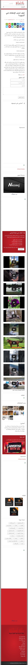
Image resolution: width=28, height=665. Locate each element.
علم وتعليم (16, 543)
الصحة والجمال (11, 533)
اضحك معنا (9, 525)
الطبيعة (22, 525)
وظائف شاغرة (8, 538)
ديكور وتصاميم (12, 528)
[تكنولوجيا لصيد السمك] (14, 329)
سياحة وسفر (21, 528)
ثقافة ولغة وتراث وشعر (13, 541)
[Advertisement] (14, 147)
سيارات (12, 535)
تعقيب (23, 74)
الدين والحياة (12, 522)
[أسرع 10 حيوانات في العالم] (14, 343)
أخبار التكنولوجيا (10, 19)
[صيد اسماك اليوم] (14, 356)
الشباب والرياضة (20, 535)
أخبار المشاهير (11, 530)
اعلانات (16, 525)
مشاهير (21, 541)
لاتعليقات (21, 21)
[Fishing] (14, 370)
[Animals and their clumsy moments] (14, 316)
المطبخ (22, 538)
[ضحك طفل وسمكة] (14, 289)
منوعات (15, 538)
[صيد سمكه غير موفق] (14, 275)
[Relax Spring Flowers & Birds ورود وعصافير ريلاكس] (14, 302)
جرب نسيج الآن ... (14, 620)
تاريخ (22, 543)
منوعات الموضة (20, 533)
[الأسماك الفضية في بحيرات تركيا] (14, 383)
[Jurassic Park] (14, 262)
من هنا (20, 249)
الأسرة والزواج (20, 522)
